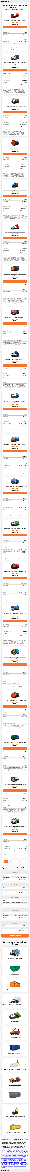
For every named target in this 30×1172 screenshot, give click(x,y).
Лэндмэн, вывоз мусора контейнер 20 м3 (15, 784)
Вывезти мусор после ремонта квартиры (15, 1132)
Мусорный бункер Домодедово (15, 1162)
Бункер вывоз (15, 974)
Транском (15, 910)
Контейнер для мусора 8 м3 (15, 958)
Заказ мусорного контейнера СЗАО (17, 1156)
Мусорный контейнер (15, 1085)
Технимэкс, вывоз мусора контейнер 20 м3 (15, 486)
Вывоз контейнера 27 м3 (15, 1053)
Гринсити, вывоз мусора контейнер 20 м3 (15, 571)
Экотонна (15, 923)
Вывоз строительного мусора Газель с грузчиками (12, 1005)
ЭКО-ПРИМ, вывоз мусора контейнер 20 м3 (15, 148)
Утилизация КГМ (15, 1037)
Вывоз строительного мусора (15, 990)
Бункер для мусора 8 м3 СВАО (12, 1150)
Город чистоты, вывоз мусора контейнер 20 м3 (15, 63)
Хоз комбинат (15, 897)
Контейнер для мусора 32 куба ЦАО (17, 1152)
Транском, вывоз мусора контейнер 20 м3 (15, 700)
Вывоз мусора (15, 1021)
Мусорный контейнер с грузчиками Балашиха (17, 1155)
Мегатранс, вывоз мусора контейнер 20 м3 (15, 190)
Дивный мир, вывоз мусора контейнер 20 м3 (15, 274)
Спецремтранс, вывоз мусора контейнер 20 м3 (15, 402)
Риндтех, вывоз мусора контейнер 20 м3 (15, 317)
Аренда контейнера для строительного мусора (15, 1101)
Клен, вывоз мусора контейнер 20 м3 (15, 359)
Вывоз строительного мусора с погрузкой (15, 1069)
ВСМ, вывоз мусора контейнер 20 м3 (15, 232)
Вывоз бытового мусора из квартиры (15, 1116)
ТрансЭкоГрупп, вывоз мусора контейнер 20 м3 (15, 657)
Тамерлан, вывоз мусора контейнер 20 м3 (15, 444)
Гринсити (15, 872)
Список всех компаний (15, 935)
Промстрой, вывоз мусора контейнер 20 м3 (15, 742)
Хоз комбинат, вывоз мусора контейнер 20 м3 (15, 614)
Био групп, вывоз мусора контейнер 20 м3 (15, 20)
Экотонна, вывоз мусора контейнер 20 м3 (15, 528)
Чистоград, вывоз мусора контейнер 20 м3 (15, 106)
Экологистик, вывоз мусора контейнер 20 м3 (15, 827)
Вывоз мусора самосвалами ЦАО (12, 1164)
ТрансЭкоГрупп (15, 885)
